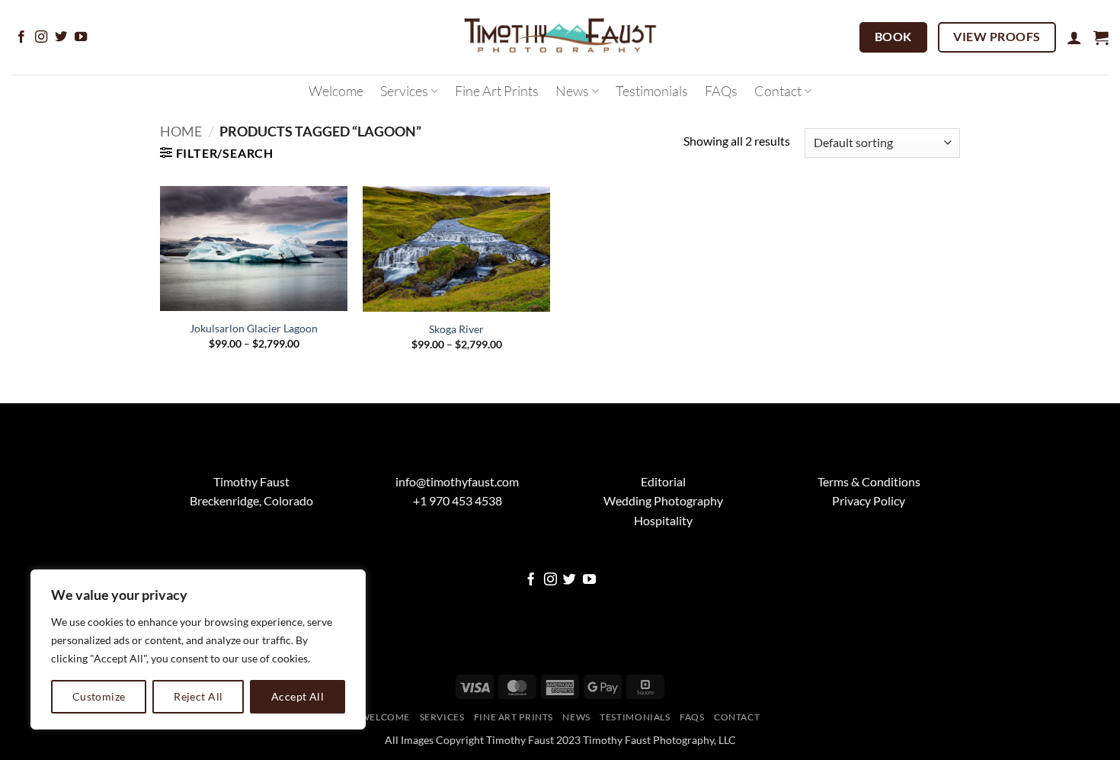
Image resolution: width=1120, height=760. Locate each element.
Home (181, 131)
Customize (99, 696)
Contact (778, 90)
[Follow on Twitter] (61, 37)
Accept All (297, 696)
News (572, 90)
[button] (1074, 37)
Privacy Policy (868, 500)
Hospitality (663, 520)
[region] (198, 649)
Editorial (663, 481)
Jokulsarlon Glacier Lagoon (254, 328)
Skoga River (456, 328)
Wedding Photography (663, 500)
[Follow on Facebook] (21, 37)
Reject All (198, 696)
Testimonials (652, 90)
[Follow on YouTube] (81, 37)
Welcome (336, 90)
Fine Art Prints (497, 90)
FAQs (721, 90)
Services (404, 90)
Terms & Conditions (869, 481)
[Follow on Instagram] (41, 37)
